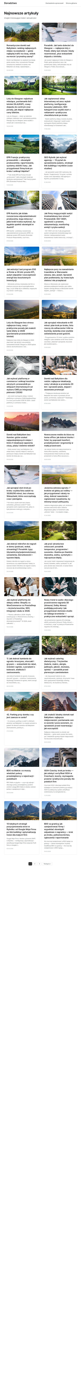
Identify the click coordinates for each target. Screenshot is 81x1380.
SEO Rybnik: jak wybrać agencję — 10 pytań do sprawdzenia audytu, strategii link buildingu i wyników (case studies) (58, 163)
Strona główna (71, 3)
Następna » (47, 864)
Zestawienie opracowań (55, 3)
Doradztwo (10, 3)
